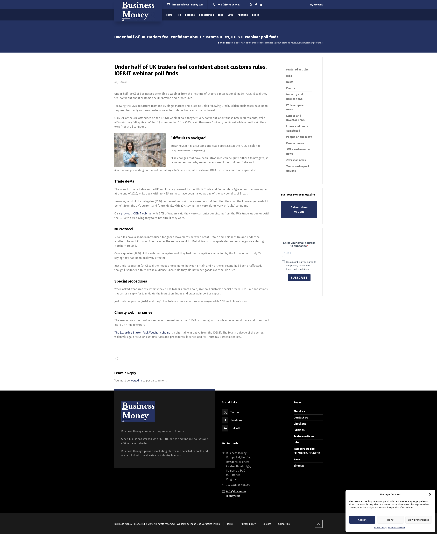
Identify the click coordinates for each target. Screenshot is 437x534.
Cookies (267, 524)
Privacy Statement (396, 527)
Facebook (236, 420)
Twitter (234, 412)
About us (299, 411)
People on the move (299, 137)
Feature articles (304, 436)
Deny (390, 519)
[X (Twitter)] (251, 4)
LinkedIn (235, 428)
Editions (299, 430)
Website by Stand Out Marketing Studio (198, 524)
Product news (295, 143)
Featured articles (297, 69)
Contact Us (301, 417)
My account (316, 4)
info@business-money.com (187, 4)
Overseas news (296, 160)
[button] (430, 494)
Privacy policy (248, 524)
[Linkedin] (261, 4)
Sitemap (299, 465)
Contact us (284, 524)
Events (290, 88)
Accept (362, 519)
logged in (136, 380)
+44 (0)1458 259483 (229, 4)
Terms (230, 524)
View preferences (418, 519)
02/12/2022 (120, 82)
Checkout (300, 423)
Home (221, 43)
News (229, 43)
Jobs (289, 75)
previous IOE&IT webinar (136, 213)
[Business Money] (138, 10)
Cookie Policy (380, 527)
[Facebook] (256, 4)
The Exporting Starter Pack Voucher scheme (142, 332)
